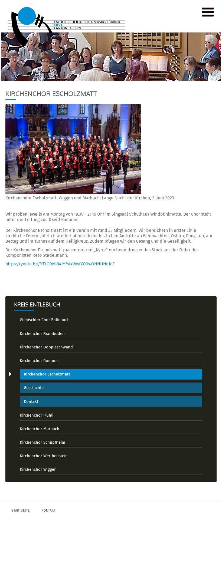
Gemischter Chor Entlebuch (45, 319)
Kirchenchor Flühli (36, 415)
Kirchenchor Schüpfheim (42, 442)
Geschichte (34, 387)
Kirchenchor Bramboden (42, 333)
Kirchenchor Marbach (39, 428)
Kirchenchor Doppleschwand (46, 347)
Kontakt (31, 401)
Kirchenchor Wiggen (38, 469)
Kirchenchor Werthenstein (44, 455)
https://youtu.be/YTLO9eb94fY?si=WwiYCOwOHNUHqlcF (60, 263)
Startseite (20, 510)
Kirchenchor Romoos (39, 360)
